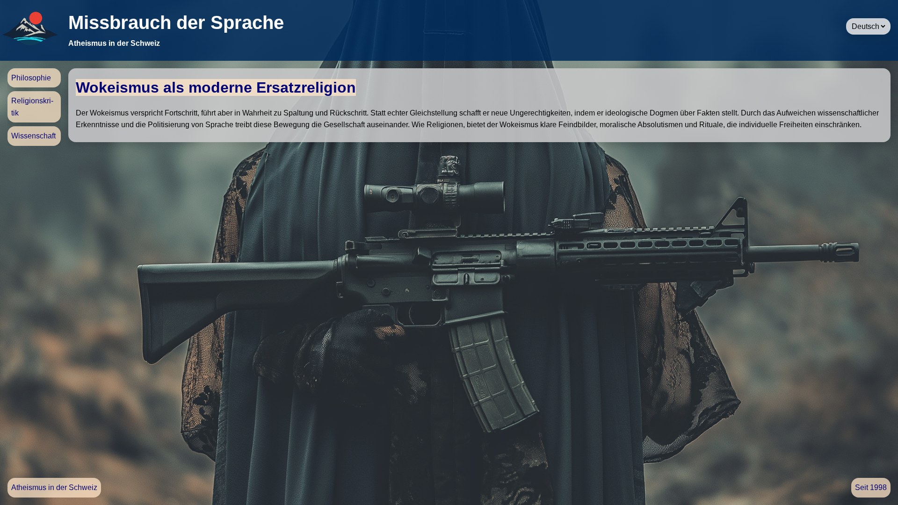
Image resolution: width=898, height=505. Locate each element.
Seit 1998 (871, 487)
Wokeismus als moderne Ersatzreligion (216, 87)
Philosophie (31, 78)
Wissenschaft (33, 136)
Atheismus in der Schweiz (54, 487)
